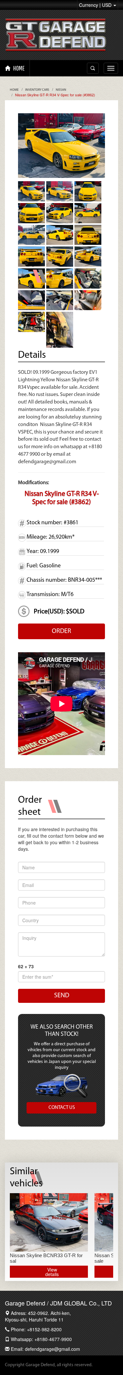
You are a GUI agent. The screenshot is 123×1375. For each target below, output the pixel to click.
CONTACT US (62, 1107)
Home (14, 90)
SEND (61, 995)
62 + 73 (26, 966)
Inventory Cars (37, 90)
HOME (18, 68)
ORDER (61, 631)
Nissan (61, 90)
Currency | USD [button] (96, 5)
